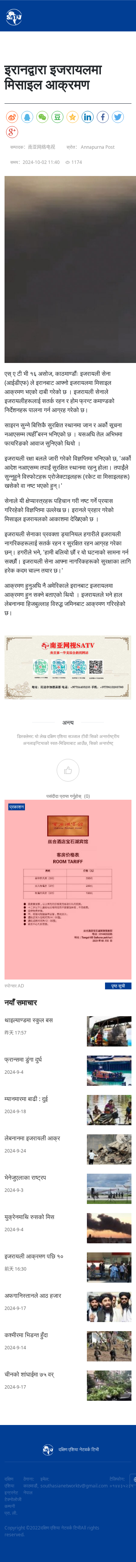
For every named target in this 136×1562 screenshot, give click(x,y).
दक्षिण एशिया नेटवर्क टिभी (79, 1449)
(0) (87, 796)
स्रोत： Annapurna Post (90, 147)
